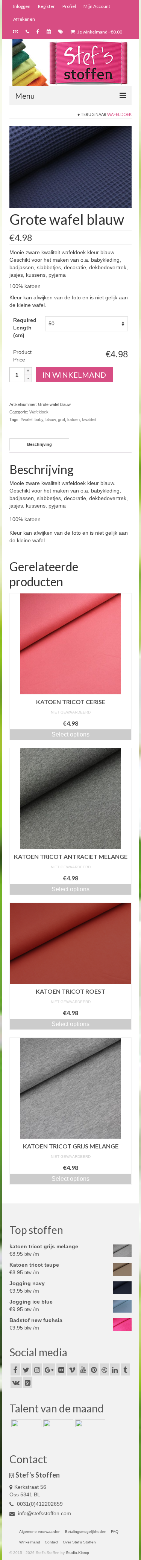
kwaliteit (89, 419)
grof (61, 419)
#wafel (26, 419)
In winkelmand (74, 374)
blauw (50, 419)
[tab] (39, 444)
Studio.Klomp (77, 1553)
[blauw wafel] (70, 166)
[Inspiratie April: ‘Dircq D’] (25, 1429)
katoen (73, 419)
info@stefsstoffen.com (44, 1513)
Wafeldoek (119, 114)
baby (39, 419)
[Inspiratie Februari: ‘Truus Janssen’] (89, 1429)
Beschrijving (39, 444)
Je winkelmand (99, 32)
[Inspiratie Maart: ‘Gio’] (57, 1429)
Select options (70, 734)
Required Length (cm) (24, 327)
